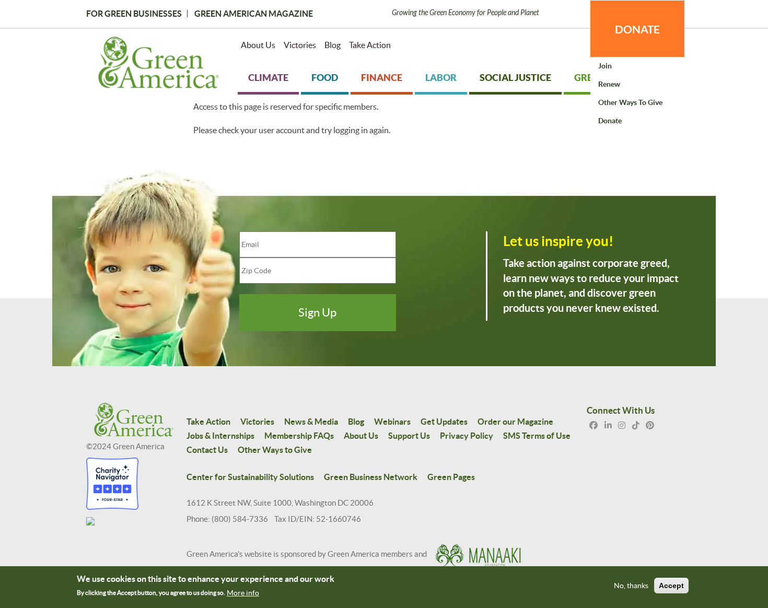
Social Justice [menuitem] (515, 77)
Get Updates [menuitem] (444, 421)
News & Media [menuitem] (311, 421)
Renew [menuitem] (609, 84)
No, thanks (631, 586)
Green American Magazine (253, 13)
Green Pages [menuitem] (451, 477)
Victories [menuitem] (300, 45)
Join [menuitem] (605, 66)
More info (243, 593)
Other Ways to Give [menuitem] (630, 102)
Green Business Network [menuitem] (370, 477)
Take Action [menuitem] (370, 45)
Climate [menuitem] (268, 77)
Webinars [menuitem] (392, 421)
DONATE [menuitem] (637, 29)
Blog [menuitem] (332, 45)
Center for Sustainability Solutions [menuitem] (250, 477)
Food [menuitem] (324, 77)
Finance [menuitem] (381, 77)
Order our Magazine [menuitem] (515, 421)
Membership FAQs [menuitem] (299, 435)
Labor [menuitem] (441, 77)
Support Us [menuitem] (409, 435)
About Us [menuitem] (258, 45)
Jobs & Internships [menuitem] (220, 435)
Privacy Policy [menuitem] (466, 435)
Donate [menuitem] (610, 120)
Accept (671, 586)
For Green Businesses (134, 13)
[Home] (158, 65)
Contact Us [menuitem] (207, 449)
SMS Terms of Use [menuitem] (537, 435)
